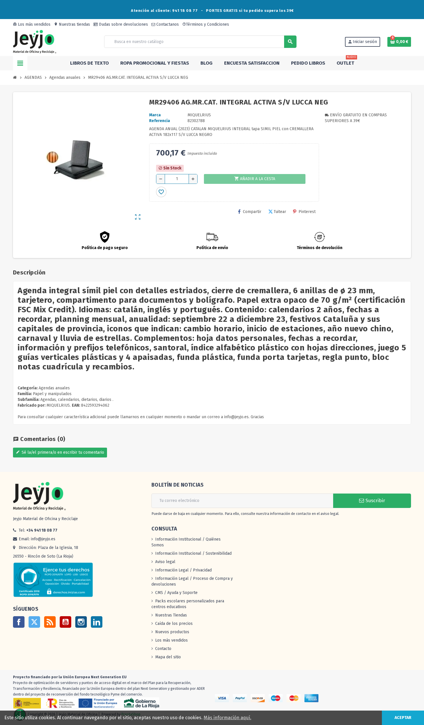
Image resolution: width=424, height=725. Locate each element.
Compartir (252, 211)
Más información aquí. (227, 717)
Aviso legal (165, 561)
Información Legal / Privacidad (183, 570)
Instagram (81, 622)
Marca (155, 115)
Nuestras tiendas (72, 24)
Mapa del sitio (168, 657)
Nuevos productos (172, 631)
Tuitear (280, 211)
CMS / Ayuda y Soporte (176, 592)
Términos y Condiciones (205, 24)
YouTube (65, 622)
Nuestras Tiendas (171, 615)
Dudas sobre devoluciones (123, 24)
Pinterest (307, 211)
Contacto (163, 648)
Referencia (159, 120)
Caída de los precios (174, 623)
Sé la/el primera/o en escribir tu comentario (60, 452)
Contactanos (167, 24)
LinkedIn (96, 622)
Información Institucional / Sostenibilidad (193, 553)
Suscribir (374, 501)
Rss (50, 622)
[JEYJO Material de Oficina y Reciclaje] (34, 41)
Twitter (34, 622)
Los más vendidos (31, 24)
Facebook (19, 622)
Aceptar (403, 717)
